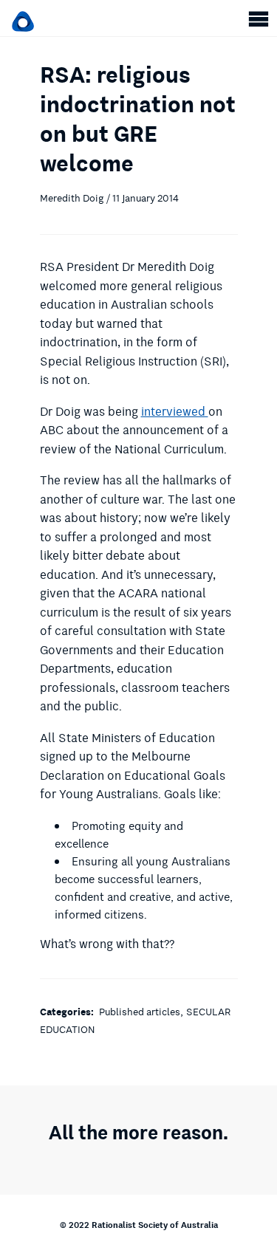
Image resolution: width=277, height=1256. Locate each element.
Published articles (139, 1012)
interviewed (174, 412)
